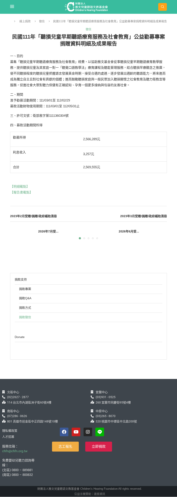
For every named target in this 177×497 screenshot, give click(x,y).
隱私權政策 (9, 430)
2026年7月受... (48, 231)
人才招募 (8, 436)
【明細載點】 (20, 186)
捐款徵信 (25, 317)
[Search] (162, 7)
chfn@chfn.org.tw (14, 451)
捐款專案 (25, 289)
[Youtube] (76, 432)
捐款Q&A (25, 298)
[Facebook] (64, 432)
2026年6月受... (129, 231)
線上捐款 (25, 21)
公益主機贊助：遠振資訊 (89, 493)
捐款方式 (25, 307)
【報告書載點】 (21, 192)
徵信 (42, 21)
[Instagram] (88, 432)
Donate (20, 337)
